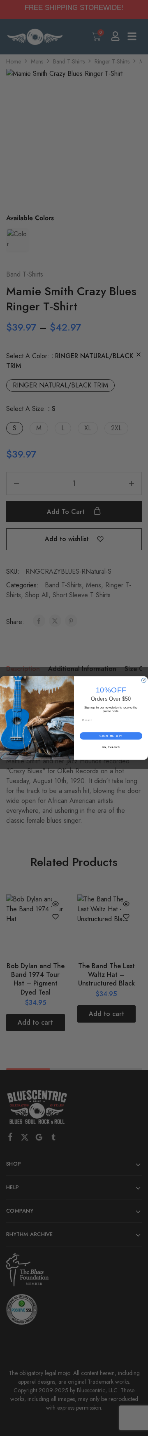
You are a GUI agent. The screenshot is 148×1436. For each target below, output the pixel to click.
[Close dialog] (143, 680)
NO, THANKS (111, 747)
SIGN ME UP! (111, 735)
